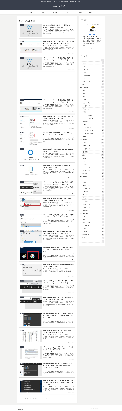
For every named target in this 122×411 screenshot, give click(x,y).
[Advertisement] (47, 82)
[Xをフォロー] (93, 48)
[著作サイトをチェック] (91, 48)
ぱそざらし (92, 34)
